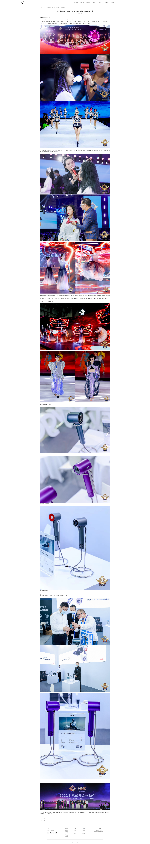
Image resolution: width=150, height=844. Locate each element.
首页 (41, 7)
